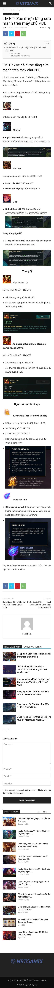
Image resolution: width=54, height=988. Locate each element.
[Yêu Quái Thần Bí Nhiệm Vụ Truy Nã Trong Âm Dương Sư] (9, 922)
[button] (4, 3)
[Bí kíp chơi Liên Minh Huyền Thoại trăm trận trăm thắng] (9, 656)
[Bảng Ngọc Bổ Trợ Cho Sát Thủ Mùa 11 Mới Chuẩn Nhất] (9, 694)
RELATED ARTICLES (12, 647)
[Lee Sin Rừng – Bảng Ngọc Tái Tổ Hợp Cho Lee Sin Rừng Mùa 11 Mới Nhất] (9, 821)
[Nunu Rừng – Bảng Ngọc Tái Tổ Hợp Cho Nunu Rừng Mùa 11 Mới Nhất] (9, 935)
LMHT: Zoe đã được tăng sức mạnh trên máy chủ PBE (26, 49)
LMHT (7, 65)
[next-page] (8, 729)
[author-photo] (27, 630)
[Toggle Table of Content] (46, 43)
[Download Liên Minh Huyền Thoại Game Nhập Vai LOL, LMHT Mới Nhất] (9, 682)
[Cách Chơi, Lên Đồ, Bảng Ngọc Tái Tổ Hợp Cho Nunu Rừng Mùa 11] (9, 885)
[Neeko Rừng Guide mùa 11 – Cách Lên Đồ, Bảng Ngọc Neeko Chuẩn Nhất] (9, 872)
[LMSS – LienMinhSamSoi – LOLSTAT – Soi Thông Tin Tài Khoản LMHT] (9, 669)
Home (5, 10)
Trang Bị (17, 53)
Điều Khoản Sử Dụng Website (28, 980)
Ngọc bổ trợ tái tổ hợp (22, 56)
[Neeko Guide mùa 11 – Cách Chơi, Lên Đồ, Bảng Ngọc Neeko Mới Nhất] (9, 834)
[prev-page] (4, 729)
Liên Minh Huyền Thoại (18, 10)
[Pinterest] (17, 33)
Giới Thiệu (11, 980)
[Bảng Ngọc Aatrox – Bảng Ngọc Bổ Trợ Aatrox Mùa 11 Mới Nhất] (9, 897)
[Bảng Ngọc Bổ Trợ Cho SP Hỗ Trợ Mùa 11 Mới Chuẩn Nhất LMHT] (9, 719)
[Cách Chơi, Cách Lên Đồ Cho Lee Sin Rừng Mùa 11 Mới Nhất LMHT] (9, 859)
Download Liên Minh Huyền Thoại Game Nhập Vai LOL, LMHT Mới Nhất (33, 682)
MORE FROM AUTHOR (33, 647)
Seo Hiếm (8, 28)
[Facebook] (5, 33)
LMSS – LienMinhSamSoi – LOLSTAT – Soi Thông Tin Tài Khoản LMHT (32, 669)
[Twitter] (11, 33)
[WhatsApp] (23, 33)
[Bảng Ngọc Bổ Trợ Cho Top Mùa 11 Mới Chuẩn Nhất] (9, 707)
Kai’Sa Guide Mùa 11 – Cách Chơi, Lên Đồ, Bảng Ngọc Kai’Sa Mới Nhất (39, 605)
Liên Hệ (44, 980)
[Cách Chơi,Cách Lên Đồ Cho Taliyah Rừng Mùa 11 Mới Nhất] (9, 847)
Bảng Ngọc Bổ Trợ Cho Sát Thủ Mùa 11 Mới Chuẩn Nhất (14, 605)
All (38, 812)
